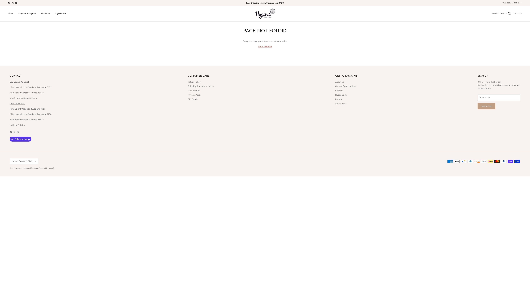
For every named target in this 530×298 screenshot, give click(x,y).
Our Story (45, 13)
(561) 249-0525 (17, 103)
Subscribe (486, 106)
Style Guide (60, 13)
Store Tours (341, 103)
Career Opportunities (345, 86)
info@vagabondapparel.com (23, 98)
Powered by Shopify (47, 168)
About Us (339, 82)
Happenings (341, 95)
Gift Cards (193, 99)
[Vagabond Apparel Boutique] (265, 14)
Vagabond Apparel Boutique (27, 168)
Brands (338, 99)
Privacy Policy (194, 95)
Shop (10, 13)
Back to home (265, 46)
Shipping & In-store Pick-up (201, 86)
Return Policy (194, 82)
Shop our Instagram (27, 13)
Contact (339, 90)
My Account (194, 90)
